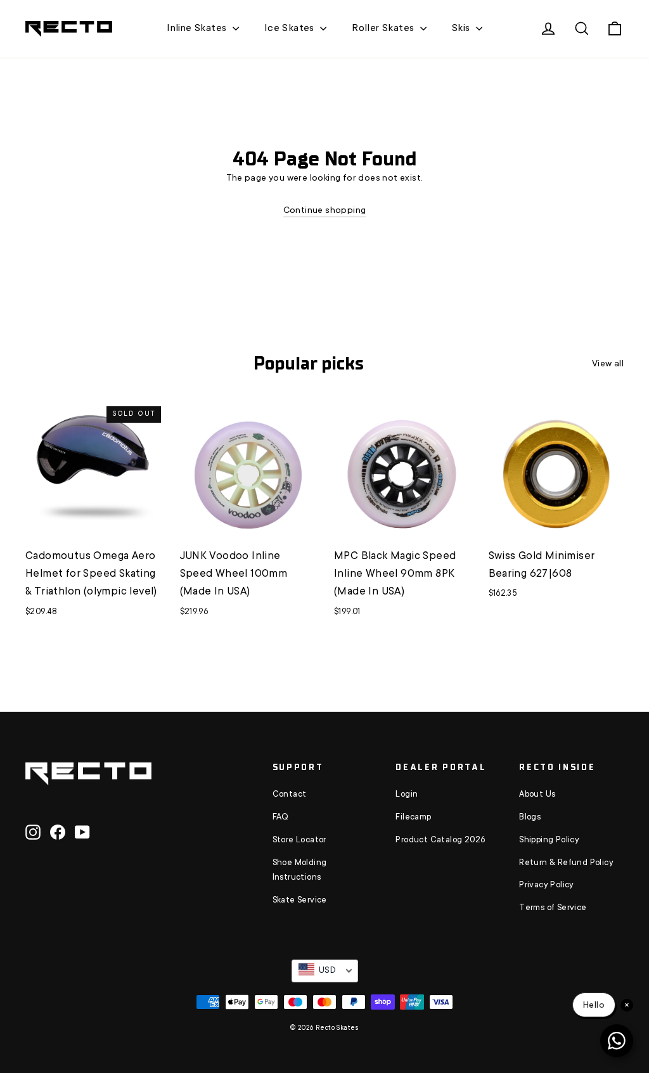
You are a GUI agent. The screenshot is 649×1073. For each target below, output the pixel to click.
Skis (462, 28)
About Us (537, 794)
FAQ (281, 817)
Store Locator (299, 840)
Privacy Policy (546, 885)
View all (608, 364)
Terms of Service (552, 908)
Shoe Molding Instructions (300, 871)
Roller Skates (384, 28)
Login (406, 794)
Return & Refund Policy (566, 863)
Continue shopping (324, 211)
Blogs (530, 817)
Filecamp (413, 817)
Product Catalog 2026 (440, 840)
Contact (290, 794)
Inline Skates (198, 28)
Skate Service (300, 900)
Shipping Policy (549, 840)
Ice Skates (290, 28)
